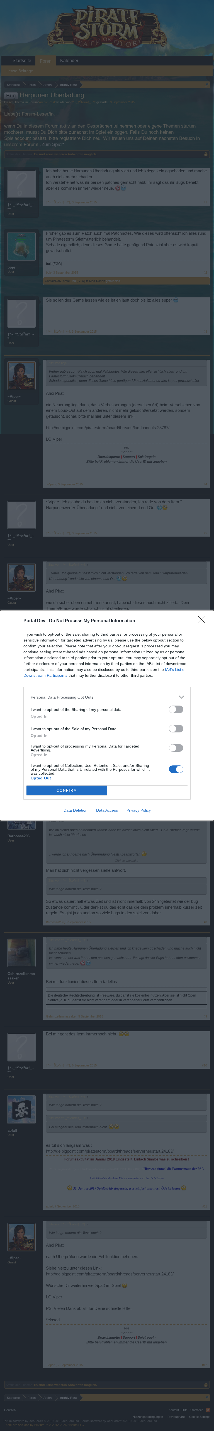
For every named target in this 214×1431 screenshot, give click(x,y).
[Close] (203, 621)
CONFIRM (67, 790)
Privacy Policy (139, 810)
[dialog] (107, 715)
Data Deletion (75, 810)
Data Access (107, 810)
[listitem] (107, 697)
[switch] (176, 709)
